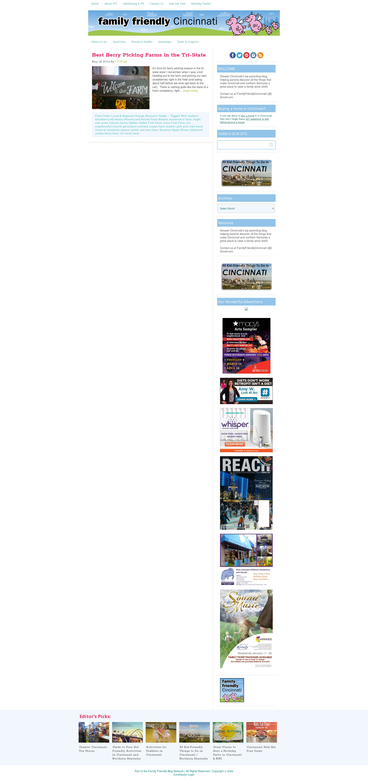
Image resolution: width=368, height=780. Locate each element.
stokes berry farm (107, 133)
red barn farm (149, 130)
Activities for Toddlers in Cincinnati (156, 751)
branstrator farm (180, 119)
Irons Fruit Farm (174, 122)
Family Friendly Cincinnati (184, 24)
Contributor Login (184, 774)
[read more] (190, 90)
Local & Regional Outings (127, 116)
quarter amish (130, 130)
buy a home (247, 115)
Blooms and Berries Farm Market (146, 119)
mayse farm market (162, 126)
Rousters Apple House (174, 130)
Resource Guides (156, 116)
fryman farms (118, 122)
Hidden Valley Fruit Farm (145, 122)
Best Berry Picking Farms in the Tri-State (149, 55)
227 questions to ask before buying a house (244, 120)
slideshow (196, 130)
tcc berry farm (129, 133)
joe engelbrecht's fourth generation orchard (143, 124)
